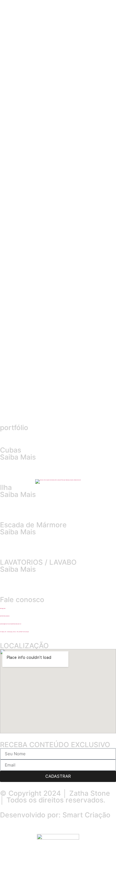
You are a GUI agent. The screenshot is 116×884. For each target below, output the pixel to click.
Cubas (10, 450)
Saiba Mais (18, 457)
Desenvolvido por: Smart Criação (55, 815)
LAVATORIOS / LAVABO (38, 562)
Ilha (6, 487)
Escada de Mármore (33, 525)
